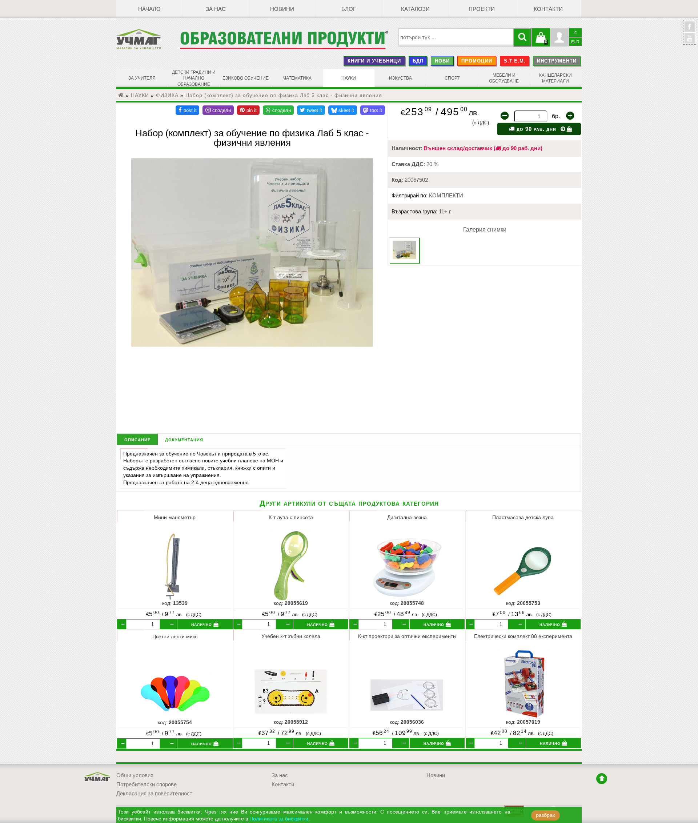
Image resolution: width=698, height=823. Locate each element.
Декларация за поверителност (154, 793)
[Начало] (121, 95)
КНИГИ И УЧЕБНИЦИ (374, 61)
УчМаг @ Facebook (689, 29)
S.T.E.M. (515, 61)
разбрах (545, 815)
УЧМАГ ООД (97, 777)
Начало (149, 9)
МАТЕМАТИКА (297, 78)
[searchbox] (456, 37)
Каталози (415, 9)
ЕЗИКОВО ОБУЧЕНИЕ (245, 78)
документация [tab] (184, 439)
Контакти (548, 9)
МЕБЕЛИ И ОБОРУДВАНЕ (504, 78)
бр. (556, 116)
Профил (559, 37)
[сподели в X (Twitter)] (311, 110)
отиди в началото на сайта (601, 778)
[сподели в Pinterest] (248, 110)
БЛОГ (348, 9)
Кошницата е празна (541, 42)
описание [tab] (137, 439)
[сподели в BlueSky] (342, 110)
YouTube (689, 38)
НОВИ (442, 61)
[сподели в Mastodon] (372, 110)
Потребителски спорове (146, 784)
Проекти (482, 9)
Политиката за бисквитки (278, 819)
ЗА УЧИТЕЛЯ (142, 78)
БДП (418, 61)
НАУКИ (348, 78)
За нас (216, 9)
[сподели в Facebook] (187, 110)
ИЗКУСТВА (400, 78)
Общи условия (134, 775)
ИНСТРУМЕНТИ (557, 61)
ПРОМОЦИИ (476, 61)
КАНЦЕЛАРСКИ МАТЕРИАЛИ (555, 78)
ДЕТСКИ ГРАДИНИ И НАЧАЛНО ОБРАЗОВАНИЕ (194, 78)
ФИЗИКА (167, 95)
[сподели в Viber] (218, 110)
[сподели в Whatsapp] (278, 110)
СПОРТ (452, 78)
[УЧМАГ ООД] (148, 39)
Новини (282, 9)
